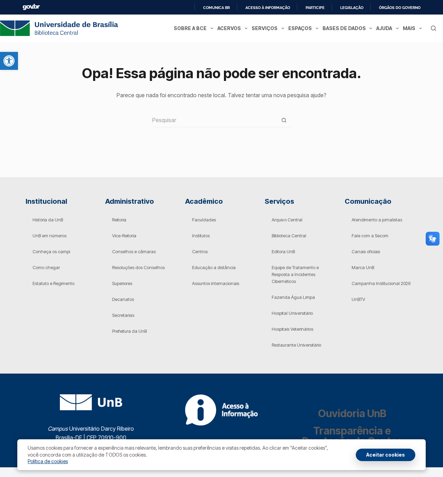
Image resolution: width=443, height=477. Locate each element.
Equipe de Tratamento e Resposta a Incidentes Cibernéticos (295, 274)
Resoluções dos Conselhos (138, 267)
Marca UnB (363, 267)
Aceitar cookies (385, 455)
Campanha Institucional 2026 (381, 283)
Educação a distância (214, 267)
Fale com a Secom (370, 235)
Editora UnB (283, 251)
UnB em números (49, 235)
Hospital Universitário (292, 313)
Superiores (122, 283)
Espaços (300, 28)
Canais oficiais (366, 251)
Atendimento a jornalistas (377, 219)
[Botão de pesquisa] (284, 120)
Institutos (201, 235)
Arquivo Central (287, 219)
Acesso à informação (267, 7)
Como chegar (46, 267)
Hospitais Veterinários (292, 329)
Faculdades (204, 219)
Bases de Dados (344, 28)
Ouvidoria (352, 413)
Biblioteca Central (289, 235)
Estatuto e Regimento (53, 283)
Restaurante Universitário (296, 345)
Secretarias (123, 315)
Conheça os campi (51, 251)
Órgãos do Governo (400, 7)
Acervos (229, 28)
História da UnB (48, 219)
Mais (409, 28)
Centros (200, 251)
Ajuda (384, 28)
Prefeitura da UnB (129, 331)
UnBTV (358, 299)
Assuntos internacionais (215, 283)
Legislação (351, 7)
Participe (315, 7)
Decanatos (123, 299)
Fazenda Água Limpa (293, 297)
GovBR (31, 7)
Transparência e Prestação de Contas (352, 435)
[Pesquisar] (433, 28)
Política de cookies (48, 461)
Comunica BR (216, 7)
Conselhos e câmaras (134, 251)
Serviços (265, 28)
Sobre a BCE (190, 28)
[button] (9, 61)
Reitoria (119, 219)
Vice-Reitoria (124, 235)
